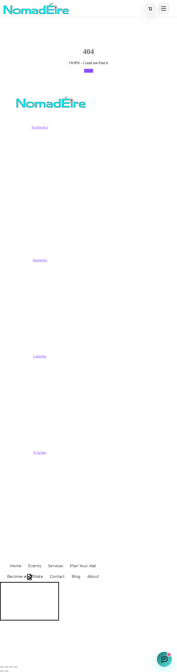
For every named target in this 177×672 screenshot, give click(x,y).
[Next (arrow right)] (6, 671)
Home (88, 71)
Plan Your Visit (83, 566)
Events (34, 566)
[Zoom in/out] (2, 667)
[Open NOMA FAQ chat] (164, 659)
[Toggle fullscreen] (6, 667)
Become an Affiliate (25, 576)
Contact (57, 576)
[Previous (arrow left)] (2, 671)
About (93, 576)
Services (55, 566)
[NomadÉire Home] (36, 8)
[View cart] (150, 8)
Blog (76, 576)
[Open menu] (163, 8)
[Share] (11, 667)
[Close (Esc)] (16, 667)
